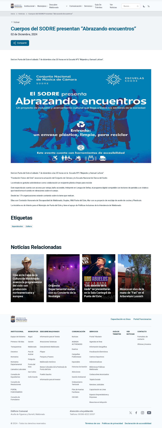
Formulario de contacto (142, 338)
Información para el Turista (50, 337)
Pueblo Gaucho (45, 374)
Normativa (14, 357)
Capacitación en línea (120, 319)
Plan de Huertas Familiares (78, 391)
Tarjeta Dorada (94, 379)
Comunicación (75, 6)
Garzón (30, 342)
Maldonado (32, 347)
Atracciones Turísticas (48, 342)
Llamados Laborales (18, 369)
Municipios (41, 6)
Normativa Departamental (16, 363)
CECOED (75, 397)
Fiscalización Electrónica (98, 352)
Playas (42, 352)
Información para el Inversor (50, 379)
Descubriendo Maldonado (49, 347)
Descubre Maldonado (54, 6)
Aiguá (30, 337)
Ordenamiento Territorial (77, 383)
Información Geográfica (98, 347)
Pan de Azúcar (30, 353)
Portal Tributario (95, 337)
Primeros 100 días (17, 342)
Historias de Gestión (79, 367)
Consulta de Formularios (15, 398)
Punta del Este (31, 365)
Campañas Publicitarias (76, 355)
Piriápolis (31, 359)
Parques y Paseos (46, 357)
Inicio (13, 14)
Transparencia (16, 347)
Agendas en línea (95, 342)
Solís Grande (32, 377)
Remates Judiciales (96, 385)
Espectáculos (17, 226)
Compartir (20, 43)
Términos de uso (92, 423)
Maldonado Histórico (48, 362)
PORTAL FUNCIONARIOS (16, 391)
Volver (16, 22)
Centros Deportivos (96, 357)
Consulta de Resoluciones (16, 383)
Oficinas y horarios (144, 344)
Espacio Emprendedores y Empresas (99, 396)
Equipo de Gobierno (18, 337)
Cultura (29, 226)
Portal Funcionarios (142, 319)
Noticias (21, 14)
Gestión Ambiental (79, 377)
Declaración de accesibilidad (138, 423)
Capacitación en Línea (97, 389)
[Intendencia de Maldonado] (16, 6)
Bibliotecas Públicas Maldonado (97, 368)
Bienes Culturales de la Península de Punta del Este (53, 368)
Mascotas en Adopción (98, 402)
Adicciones (76, 372)
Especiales (76, 362)
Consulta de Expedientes (15, 375)
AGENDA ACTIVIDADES (77, 343)
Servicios (88, 6)
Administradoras (95, 362)
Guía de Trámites (98, 6)
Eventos (75, 349)
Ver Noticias (113, 6)
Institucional (29, 6)
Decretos (14, 352)
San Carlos (32, 372)
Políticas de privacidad (112, 423)
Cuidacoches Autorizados (99, 374)
